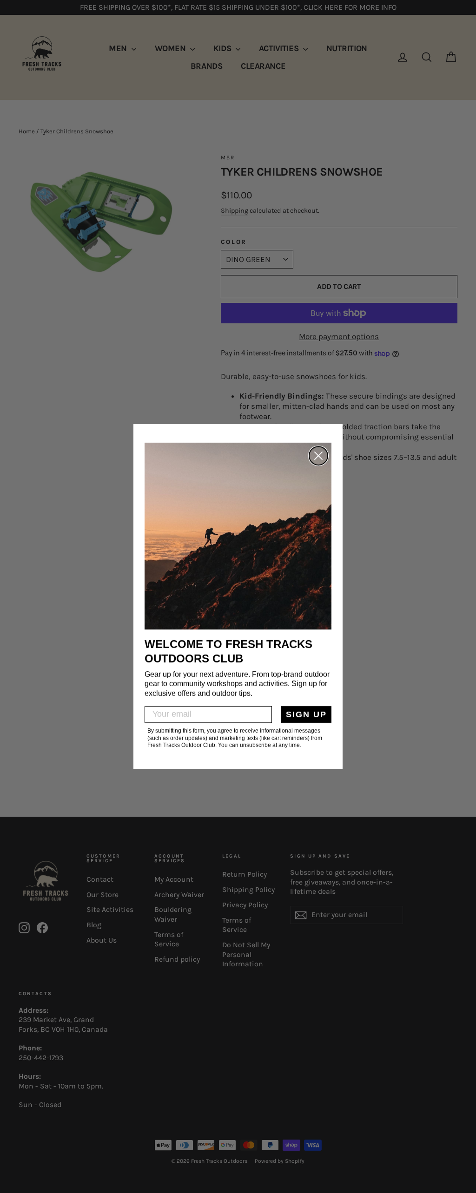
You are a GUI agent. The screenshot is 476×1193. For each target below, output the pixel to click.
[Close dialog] (318, 455)
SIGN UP (306, 714)
